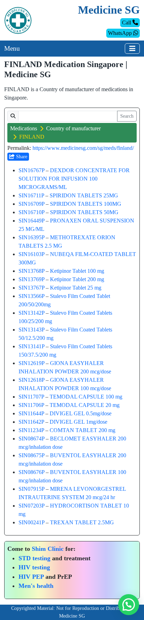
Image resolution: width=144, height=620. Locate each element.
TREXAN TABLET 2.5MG (82, 522)
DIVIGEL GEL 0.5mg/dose (80, 413)
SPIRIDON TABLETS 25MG (84, 195)
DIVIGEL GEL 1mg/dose (78, 422)
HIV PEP (31, 576)
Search (127, 116)
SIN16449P (31, 221)
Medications (23, 128)
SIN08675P (31, 455)
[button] (128, 604)
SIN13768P (31, 271)
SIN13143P (31, 330)
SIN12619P (31, 363)
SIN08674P (31, 439)
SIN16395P (31, 237)
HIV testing (34, 567)
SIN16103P (31, 254)
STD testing (34, 558)
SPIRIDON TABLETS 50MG (84, 212)
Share (21, 156)
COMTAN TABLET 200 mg (82, 430)
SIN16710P (31, 212)
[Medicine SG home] (18, 20)
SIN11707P (31, 397)
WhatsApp (120, 33)
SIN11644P (31, 413)
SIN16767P (31, 170)
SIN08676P (31, 472)
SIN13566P (31, 296)
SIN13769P (31, 279)
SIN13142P (31, 313)
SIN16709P (31, 204)
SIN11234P (31, 430)
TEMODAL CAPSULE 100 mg (86, 397)
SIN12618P (31, 380)
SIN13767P (31, 288)
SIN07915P (31, 489)
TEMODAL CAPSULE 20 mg (85, 405)
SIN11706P (31, 405)
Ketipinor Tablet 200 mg (77, 279)
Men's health (36, 585)
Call (127, 22)
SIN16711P (31, 195)
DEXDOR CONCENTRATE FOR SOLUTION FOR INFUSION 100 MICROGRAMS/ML (74, 178)
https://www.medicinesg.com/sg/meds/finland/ (83, 148)
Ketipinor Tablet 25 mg (75, 288)
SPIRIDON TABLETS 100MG (85, 204)
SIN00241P (31, 522)
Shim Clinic (48, 548)
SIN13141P (31, 346)
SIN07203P (31, 506)
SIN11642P (31, 422)
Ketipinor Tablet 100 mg (77, 271)
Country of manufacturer (73, 128)
